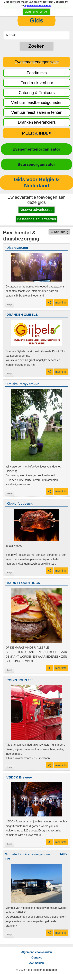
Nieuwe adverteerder (37, 209)
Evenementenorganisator (36, 149)
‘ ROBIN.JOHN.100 (19, 680)
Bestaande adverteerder (36, 219)
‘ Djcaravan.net (16, 248)
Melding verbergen (36, 11)
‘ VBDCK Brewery (18, 777)
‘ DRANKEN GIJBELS (21, 314)
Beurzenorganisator (36, 164)
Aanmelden (36, 963)
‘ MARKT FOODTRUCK (22, 583)
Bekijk (9, 304)
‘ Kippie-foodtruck (19, 503)
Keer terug (61, 232)
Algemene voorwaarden (36, 952)
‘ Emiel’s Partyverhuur (22, 384)
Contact (36, 957)
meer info (61, 302)
